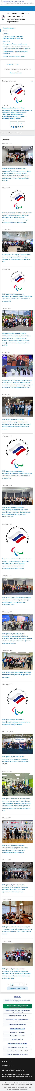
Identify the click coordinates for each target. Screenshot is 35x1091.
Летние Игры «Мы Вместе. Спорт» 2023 (17, 1051)
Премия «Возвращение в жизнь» (17, 1024)
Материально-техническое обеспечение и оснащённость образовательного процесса (17, 48)
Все (32, 81)
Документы (6, 41)
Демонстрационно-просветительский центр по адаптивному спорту (18, 1011)
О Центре (11, 133)
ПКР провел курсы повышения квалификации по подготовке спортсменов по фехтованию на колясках (16, 674)
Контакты (6, 33)
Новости (5, 31)
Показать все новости (17, 988)
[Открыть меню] (32, 8)
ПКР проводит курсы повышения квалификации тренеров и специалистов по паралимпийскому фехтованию (16, 722)
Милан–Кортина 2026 (17, 1039)
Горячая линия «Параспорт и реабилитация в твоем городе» (17, 1020)
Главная (2, 133)
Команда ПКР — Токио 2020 (17, 1032)
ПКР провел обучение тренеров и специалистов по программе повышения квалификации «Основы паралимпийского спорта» (15, 760)
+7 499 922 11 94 (12, 64)
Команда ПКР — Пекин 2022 (17, 1035)
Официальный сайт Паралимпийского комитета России (17, 1000)
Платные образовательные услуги (14, 56)
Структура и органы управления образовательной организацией (13, 37)
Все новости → (4, 5)
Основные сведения (9, 28)
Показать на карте (16, 73)
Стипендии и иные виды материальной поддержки (15, 52)
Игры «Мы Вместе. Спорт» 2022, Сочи (17, 1047)
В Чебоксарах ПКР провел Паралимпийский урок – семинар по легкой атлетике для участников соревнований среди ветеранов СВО (16, 258)
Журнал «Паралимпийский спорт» (17, 1015)
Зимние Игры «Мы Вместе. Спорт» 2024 (17, 1054)
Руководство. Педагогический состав (15, 44)
